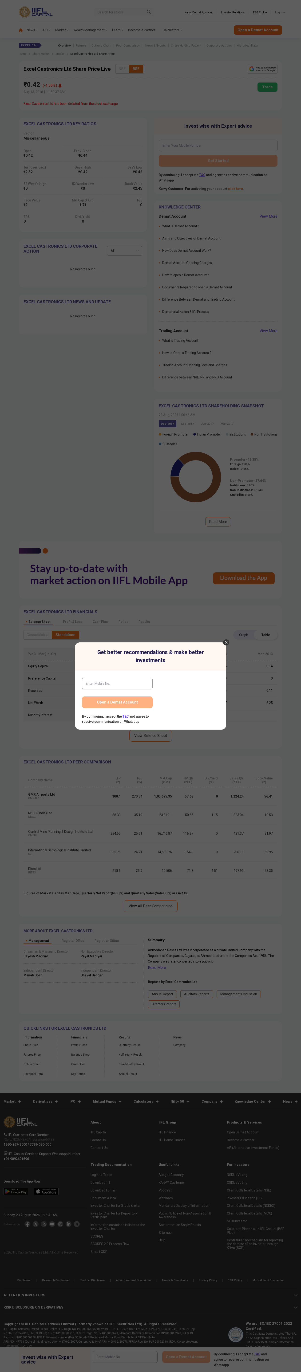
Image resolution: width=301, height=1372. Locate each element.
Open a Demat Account (117, 702)
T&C (126, 716)
